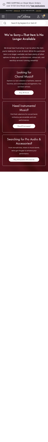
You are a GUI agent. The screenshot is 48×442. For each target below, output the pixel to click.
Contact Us (17, 10)
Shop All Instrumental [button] (23, 126)
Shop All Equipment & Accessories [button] (24, 160)
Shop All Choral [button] (24, 93)
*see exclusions (37, 6)
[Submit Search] (4, 23)
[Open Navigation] (3, 16)
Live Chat (38, 10)
